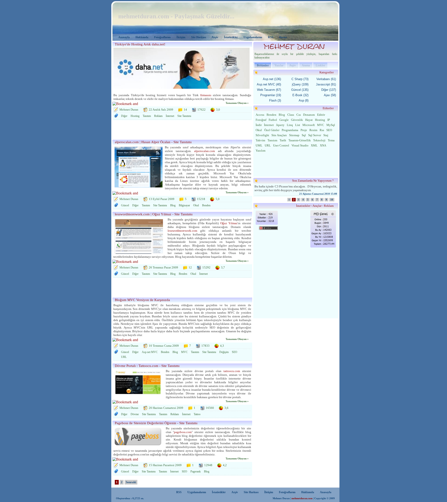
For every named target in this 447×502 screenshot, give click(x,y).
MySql (330, 125)
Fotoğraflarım (162, 37)
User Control (281, 145)
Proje (304, 130)
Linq (290, 125)
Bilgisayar (184, 205)
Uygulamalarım (253, 37)
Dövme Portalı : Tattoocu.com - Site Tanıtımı (147, 366)
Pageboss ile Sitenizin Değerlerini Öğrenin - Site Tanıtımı (156, 423)
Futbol (273, 120)
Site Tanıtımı (184, 116)
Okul (196, 205)
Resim (313, 130)
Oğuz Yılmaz (229, 223)
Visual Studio (299, 145)
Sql (304, 135)
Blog (173, 205)
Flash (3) (275, 100)
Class (290, 114)
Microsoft (308, 125)
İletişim (180, 37)
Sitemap (294, 135)
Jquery (280, 125)
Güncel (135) (299, 90)
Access (260, 114)
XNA (323, 145)
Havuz (283, 37)
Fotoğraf (261, 120)
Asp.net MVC (150, 352)
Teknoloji (319, 140)
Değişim (224, 352)
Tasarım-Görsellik (299, 140)
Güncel (125, 205)
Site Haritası (198, 37)
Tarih (283, 140)
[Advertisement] (180, 131)
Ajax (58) (330, 95)
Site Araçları (279, 135)
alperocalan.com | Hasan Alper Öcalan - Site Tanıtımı (153, 142)
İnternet (170, 116)
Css (298, 114)
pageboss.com (183, 432)
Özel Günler (271, 130)
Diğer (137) (328, 90)
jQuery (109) (300, 84)
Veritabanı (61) (326, 79)
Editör (321, 114)
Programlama (290, 130)
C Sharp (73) (299, 79)
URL (124, 357)
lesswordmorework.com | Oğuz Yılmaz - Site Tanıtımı (154, 214)
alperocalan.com (204, 151)
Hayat (309, 120)
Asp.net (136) (272, 79)
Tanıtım (147, 116)
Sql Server (314, 135)
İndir (259, 125)
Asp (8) (303, 100)
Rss (322, 130)
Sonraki (131, 482)
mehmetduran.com (301, 498)
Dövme (135, 414)
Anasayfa (124, 37)
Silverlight (262, 135)
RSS (270, 37)
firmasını (205, 95)
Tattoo (197, 414)
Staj (325, 135)
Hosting (135, 116)
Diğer (124, 116)
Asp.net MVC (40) (269, 84)
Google (284, 120)
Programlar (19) (270, 95)
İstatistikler (231, 37)
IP (328, 120)
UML (259, 145)
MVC (184, 352)
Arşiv (215, 37)
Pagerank (195, 471)
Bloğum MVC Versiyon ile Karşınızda (142, 300)
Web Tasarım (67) (269, 90)
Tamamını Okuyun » (237, 103)
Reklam (158, 116)
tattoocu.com (232, 371)
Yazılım (260, 150)
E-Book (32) (300, 95)
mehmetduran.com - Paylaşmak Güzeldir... (176, 16)
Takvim (260, 140)
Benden (206, 205)
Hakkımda (141, 37)
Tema (331, 140)
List (297, 125)
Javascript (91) (326, 84)
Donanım (309, 114)
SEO (234, 352)
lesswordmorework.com (182, 230)
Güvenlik (297, 120)
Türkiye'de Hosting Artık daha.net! (140, 44)
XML (314, 145)
